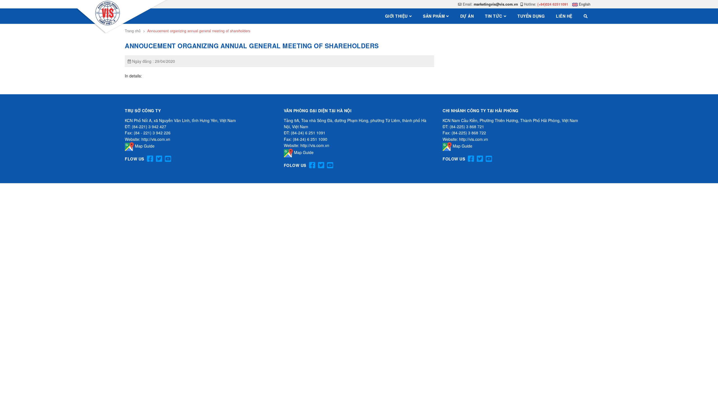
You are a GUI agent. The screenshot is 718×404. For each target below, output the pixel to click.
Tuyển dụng (531, 16)
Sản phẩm (434, 16)
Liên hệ (564, 16)
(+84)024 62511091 (552, 4)
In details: (133, 76)
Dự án (467, 16)
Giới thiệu (396, 16)
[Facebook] (150, 159)
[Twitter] (159, 159)
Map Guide (144, 146)
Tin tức (493, 16)
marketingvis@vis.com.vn (496, 4)
